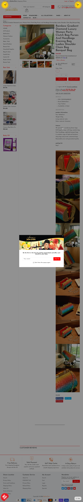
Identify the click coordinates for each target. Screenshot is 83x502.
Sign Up (57, 258)
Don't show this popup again (42, 262)
